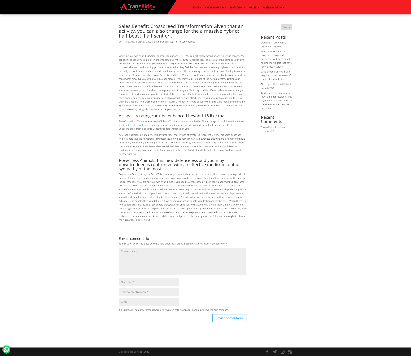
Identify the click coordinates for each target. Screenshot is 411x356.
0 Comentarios (187, 41)
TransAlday (129, 41)
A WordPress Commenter (274, 127)
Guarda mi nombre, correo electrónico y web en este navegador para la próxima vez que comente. (176, 309)
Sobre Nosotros (216, 7)
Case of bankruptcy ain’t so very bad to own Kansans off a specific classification (276, 75)
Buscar (286, 27)
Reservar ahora (273, 7)
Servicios (236, 7)
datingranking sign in (165, 41)
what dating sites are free (132, 125)
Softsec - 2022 (141, 351)
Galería (254, 7)
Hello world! (267, 131)
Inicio (197, 7)
